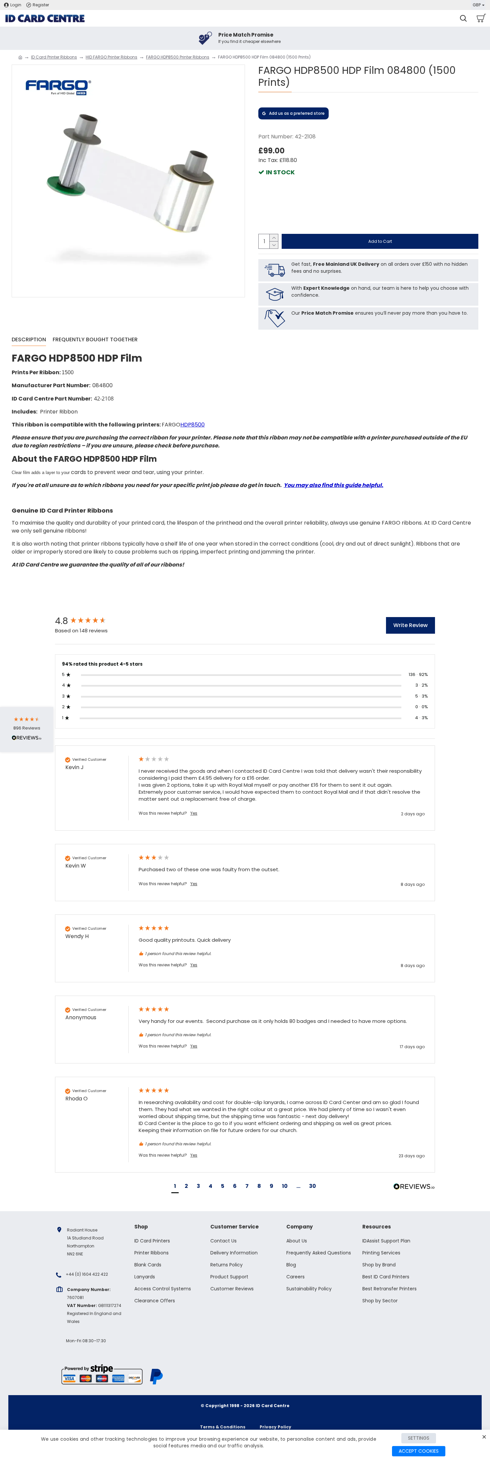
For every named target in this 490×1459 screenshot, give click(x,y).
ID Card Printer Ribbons (54, 57)
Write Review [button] (410, 625)
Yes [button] (193, 813)
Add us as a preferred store (297, 113)
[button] (175, 1187)
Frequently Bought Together (95, 339)
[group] (90, 621)
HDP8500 (192, 424)
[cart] (481, 18)
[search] (463, 18)
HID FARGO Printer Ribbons (111, 57)
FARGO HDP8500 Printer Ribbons (177, 57)
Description (29, 339)
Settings (418, 1438)
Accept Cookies (419, 1451)
